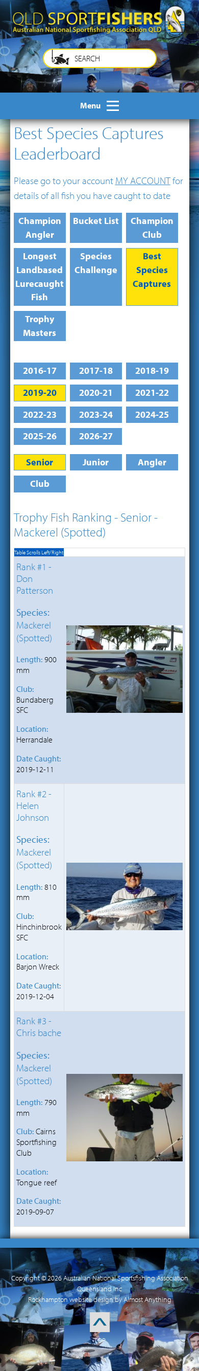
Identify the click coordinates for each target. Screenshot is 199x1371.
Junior (96, 462)
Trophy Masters (39, 326)
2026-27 (96, 436)
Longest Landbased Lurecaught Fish (39, 276)
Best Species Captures (152, 269)
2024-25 (152, 414)
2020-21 (96, 392)
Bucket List (96, 221)
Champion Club (152, 227)
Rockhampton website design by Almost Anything (99, 1299)
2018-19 (152, 370)
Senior (39, 462)
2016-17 (40, 370)
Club (39, 483)
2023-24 (96, 414)
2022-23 (40, 414)
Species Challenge (95, 263)
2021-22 (152, 392)
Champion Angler (39, 227)
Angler (152, 462)
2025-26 (40, 436)
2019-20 (40, 392)
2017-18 (96, 370)
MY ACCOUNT (142, 180)
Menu (90, 105)
